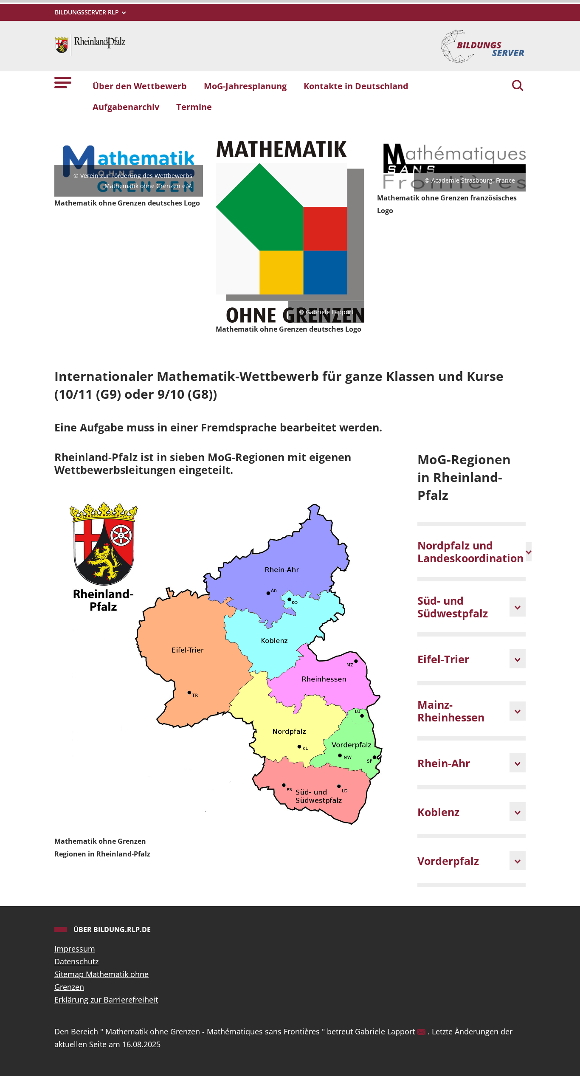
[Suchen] (518, 86)
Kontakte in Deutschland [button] (356, 86)
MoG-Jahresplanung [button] (245, 86)
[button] (62, 82)
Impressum (74, 949)
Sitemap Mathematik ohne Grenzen (101, 980)
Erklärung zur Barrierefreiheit (106, 999)
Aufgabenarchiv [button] (126, 107)
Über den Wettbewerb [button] (140, 86)
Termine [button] (194, 107)
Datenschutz (76, 961)
